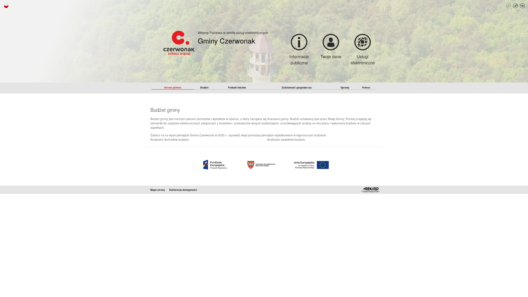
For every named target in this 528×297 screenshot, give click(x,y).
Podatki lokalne (237, 87)
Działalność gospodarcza (297, 87)
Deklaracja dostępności (183, 190)
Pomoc (366, 87)
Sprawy (345, 87)
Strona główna (172, 87)
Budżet (204, 87)
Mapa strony (157, 190)
